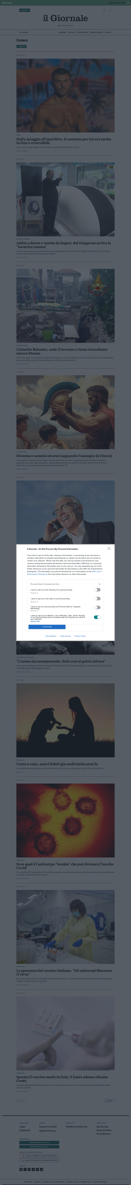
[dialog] (65, 592)
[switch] (97, 589)
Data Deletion (51, 636)
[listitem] (65, 584)
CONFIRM (47, 627)
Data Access (65, 636)
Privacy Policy (80, 636)
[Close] (109, 549)
